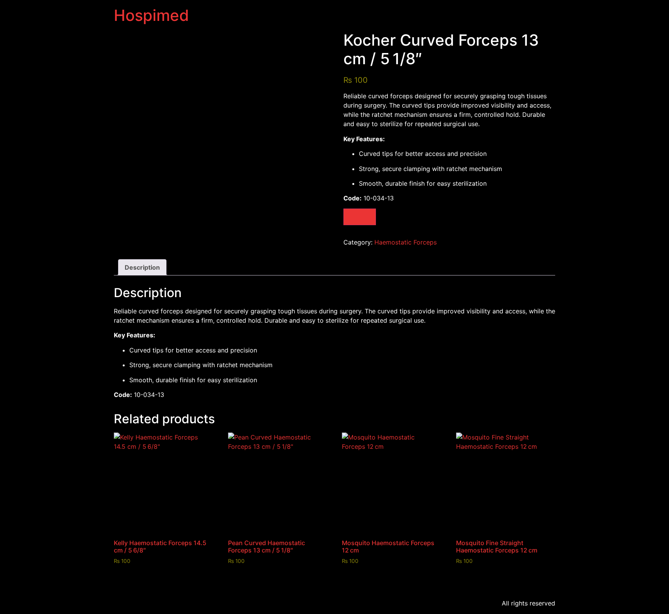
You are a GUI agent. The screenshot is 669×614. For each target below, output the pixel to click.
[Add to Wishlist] (359, 217)
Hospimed (151, 15)
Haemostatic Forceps (405, 242)
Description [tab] (142, 267)
